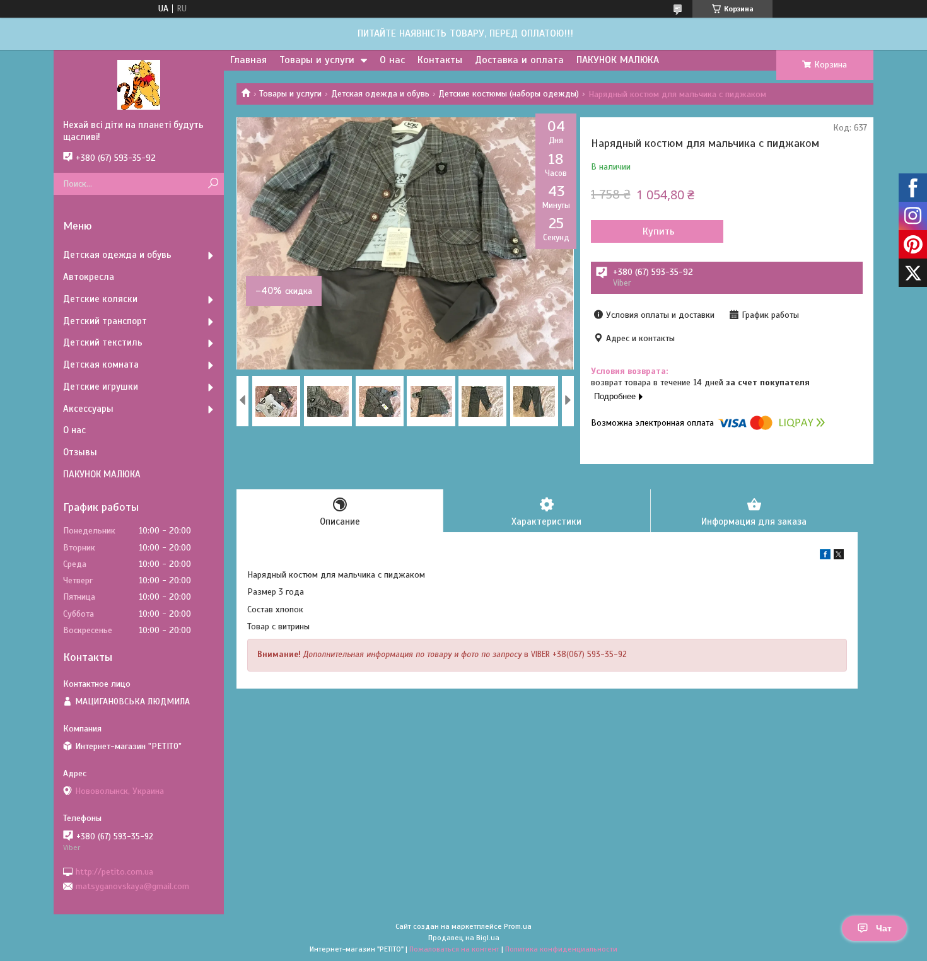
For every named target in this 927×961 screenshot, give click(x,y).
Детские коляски (100, 299)
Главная (248, 60)
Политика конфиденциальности (561, 949)
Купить (659, 231)
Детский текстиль (103, 342)
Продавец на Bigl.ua (463, 937)
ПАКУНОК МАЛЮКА (617, 60)
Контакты (439, 60)
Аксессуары (88, 408)
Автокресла (88, 276)
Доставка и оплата (519, 60)
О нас (392, 60)
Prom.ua (518, 926)
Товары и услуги (316, 60)
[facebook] (825, 556)
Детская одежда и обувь (380, 93)
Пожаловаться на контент (454, 949)
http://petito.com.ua (114, 871)
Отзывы (80, 452)
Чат (884, 928)
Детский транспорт (105, 321)
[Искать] (213, 184)
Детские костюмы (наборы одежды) (508, 93)
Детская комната (101, 364)
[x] (839, 556)
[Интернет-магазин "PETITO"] (138, 84)
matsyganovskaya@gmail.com (132, 886)
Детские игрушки (100, 386)
